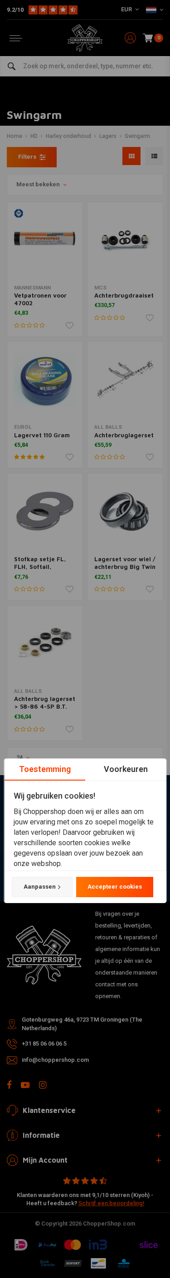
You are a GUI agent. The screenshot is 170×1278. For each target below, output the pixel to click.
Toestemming (44, 769)
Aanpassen (39, 886)
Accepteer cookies (114, 886)
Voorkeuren (125, 769)
